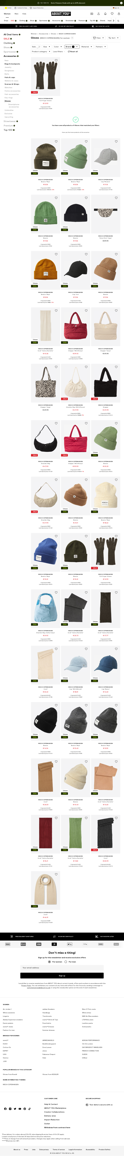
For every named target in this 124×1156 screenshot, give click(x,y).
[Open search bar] (117, 21)
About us (17, 1149)
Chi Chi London (87, 1044)
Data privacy (44, 1149)
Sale (34, 47)
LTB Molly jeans (87, 1020)
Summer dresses (49, 1030)
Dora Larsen (47, 1047)
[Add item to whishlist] (56, 60)
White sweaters (9, 1013)
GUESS (84, 1054)
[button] (99, 38)
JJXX (5, 1061)
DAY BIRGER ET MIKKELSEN (92, 1047)
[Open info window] (121, 3)
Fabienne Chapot (49, 1054)
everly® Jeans (8, 1027)
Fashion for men (9, 1030)
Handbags (46, 1013)
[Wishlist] (112, 13)
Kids (24, 14)
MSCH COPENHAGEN (67, 34)
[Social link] (5, 1108)
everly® (5, 1040)
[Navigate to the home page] (16, 1099)
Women (7, 14)
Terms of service (59, 1149)
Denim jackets (8, 1023)
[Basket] (118, 13)
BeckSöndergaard (49, 1044)
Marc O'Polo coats (89, 1009)
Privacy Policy (26, 986)
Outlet (9, 8)
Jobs (33, 1149)
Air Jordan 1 (7, 1009)
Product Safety (104, 1149)
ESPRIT (5, 1051)
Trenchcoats (47, 1016)
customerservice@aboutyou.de (38, 988)
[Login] (98, 13)
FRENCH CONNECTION (90, 1051)
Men (16, 14)
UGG (4, 1054)
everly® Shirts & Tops (50, 1020)
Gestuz (5, 1058)
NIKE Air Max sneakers (90, 1016)
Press (26, 1149)
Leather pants (87, 1023)
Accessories (43, 34)
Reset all (74, 51)
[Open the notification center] (105, 14)
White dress (86, 1013)
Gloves (53, 34)
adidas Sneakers (49, 1009)
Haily (44, 1058)
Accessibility (90, 1149)
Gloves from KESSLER (50, 1074)
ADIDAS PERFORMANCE (91, 1040)
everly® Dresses (48, 1027)
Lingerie (6, 1016)
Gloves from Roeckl (10, 1074)
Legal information (75, 1149)
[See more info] (45, 110)
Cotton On (7, 1047)
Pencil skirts (47, 1023)
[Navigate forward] (113, 21)
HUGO (5, 1044)
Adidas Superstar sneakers (13, 1020)
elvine (45, 1051)
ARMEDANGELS (48, 1040)
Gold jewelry (86, 1027)
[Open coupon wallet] (91, 13)
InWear (84, 1058)
